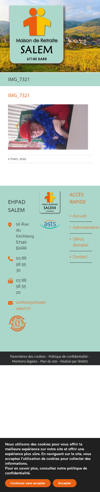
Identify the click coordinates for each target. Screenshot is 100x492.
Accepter (64, 483)
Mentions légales (24, 361)
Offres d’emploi (80, 242)
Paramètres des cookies (28, 356)
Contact (80, 256)
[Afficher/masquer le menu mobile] (89, 8)
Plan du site (48, 361)
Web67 (83, 361)
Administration (81, 227)
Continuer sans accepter (27, 483)
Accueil (79, 215)
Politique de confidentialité (68, 356)
